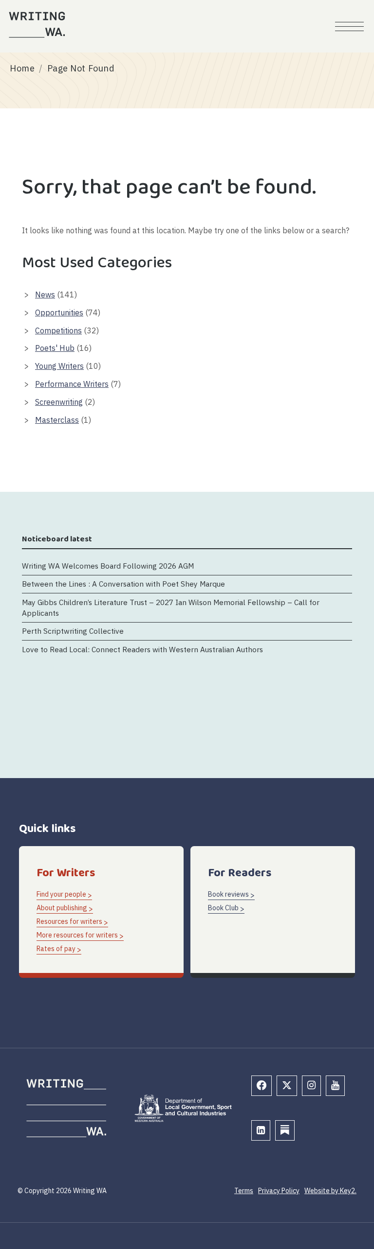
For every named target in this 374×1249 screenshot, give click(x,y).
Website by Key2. (330, 1190)
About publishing (62, 907)
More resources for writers (77, 935)
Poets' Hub (55, 348)
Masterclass (57, 420)
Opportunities (59, 312)
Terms (243, 1190)
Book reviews (228, 894)
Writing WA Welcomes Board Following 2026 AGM (108, 566)
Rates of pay (56, 948)
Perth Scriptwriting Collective (73, 631)
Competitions (58, 330)
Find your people (61, 894)
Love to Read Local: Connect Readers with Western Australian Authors (143, 649)
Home (22, 68)
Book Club (223, 907)
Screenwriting (59, 402)
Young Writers (59, 366)
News (45, 294)
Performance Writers (72, 384)
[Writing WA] (37, 25)
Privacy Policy (278, 1190)
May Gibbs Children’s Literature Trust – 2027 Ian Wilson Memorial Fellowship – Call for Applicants (170, 607)
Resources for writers (69, 921)
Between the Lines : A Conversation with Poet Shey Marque (123, 584)
